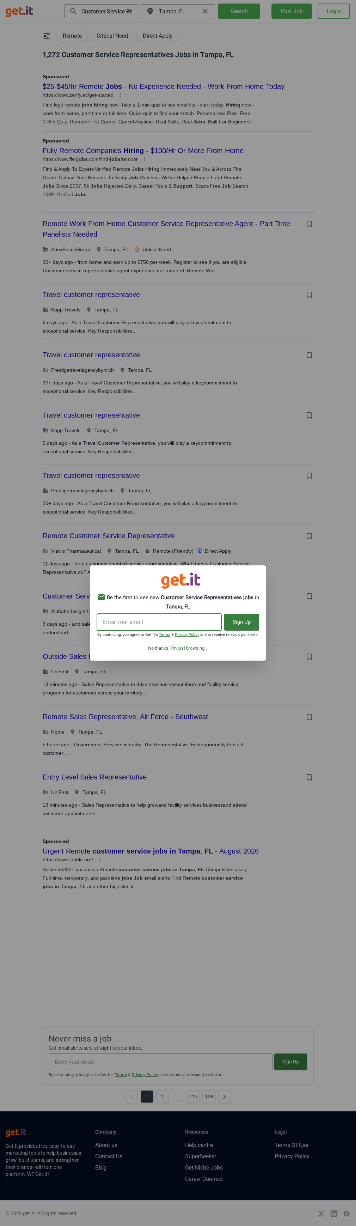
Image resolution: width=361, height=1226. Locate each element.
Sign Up (242, 622)
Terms (164, 634)
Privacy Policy (187, 634)
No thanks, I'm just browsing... (178, 648)
